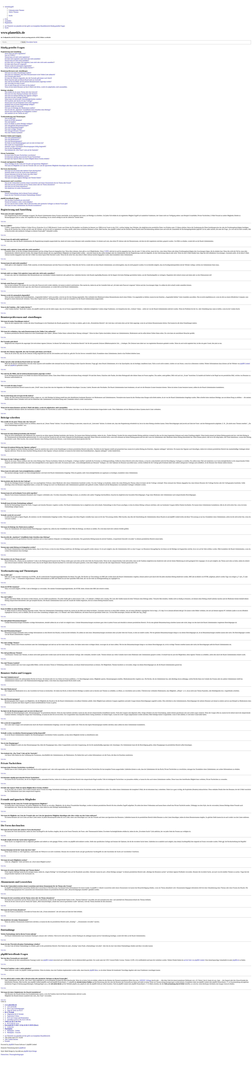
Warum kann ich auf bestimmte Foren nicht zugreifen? (21, 102)
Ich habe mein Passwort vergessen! (15, 64)
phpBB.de (13, 365)
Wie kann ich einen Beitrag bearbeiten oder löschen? (21, 94)
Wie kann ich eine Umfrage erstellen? (16, 97)
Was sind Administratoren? (13, 137)
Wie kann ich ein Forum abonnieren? (16, 186)
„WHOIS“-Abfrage (145, 980)
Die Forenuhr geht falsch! (13, 76)
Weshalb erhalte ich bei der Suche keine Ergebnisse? (21, 172)
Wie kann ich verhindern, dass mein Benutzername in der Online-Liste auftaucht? (30, 74)
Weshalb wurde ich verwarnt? (14, 106)
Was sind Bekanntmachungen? (14, 127)
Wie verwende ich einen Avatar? (15, 83)
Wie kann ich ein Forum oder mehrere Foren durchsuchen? (23, 170)
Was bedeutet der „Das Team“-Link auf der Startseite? (21, 150)
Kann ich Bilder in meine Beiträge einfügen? (18, 124)
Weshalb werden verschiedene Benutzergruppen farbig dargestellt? (25, 146)
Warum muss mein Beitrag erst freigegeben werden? (21, 111)
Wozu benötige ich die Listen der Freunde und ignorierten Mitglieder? (26, 164)
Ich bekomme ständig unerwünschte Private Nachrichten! (22, 157)
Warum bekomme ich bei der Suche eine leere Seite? (21, 174)
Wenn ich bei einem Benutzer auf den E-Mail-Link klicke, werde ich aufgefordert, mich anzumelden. (36, 87)
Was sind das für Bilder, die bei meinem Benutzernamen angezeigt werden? (28, 81)
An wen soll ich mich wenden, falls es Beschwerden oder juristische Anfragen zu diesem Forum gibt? (36, 204)
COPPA (106, 251)
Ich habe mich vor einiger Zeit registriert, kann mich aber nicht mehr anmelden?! (30, 62)
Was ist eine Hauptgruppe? (13, 148)
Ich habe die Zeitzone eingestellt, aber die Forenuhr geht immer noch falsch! (28, 78)
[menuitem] (16, 10)
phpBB (11, 1044)
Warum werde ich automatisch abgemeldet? (18, 66)
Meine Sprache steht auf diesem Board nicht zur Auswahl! (23, 80)
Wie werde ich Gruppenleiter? (14, 145)
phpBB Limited (245, 363)
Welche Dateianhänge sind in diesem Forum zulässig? (21, 193)
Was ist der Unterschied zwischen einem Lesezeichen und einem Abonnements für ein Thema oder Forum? (38, 183)
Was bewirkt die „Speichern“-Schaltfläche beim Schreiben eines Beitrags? (28, 110)
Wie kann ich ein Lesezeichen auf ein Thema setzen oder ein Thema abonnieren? (30, 184)
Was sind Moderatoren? (12, 139)
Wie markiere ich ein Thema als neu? (16, 113)
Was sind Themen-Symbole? (14, 132)
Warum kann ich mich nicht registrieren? (17, 57)
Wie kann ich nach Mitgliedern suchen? (17, 176)
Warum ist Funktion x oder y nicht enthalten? (19, 202)
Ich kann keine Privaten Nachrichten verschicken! (20, 155)
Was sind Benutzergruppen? (13, 141)
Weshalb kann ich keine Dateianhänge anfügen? (20, 104)
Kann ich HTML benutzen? (13, 120)
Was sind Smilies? (10, 122)
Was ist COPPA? (10, 55)
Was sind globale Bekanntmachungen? (17, 125)
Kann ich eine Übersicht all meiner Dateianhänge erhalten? (23, 195)
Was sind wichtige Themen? (13, 129)
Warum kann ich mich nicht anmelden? (17, 60)
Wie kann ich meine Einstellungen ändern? (18, 73)
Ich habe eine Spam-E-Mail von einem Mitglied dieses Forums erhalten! (27, 158)
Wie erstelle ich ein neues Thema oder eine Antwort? (21, 92)
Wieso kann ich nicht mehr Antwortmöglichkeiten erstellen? (23, 99)
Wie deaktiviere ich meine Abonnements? (17, 188)
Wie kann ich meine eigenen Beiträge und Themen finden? (23, 178)
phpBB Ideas (94, 970)
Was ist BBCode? (10, 118)
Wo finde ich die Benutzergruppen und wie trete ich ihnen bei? (24, 143)
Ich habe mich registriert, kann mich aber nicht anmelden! (22, 59)
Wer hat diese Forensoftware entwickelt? (17, 200)
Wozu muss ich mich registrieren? (15, 53)
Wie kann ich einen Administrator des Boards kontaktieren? (23, 205)
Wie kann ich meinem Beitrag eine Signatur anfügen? (21, 95)
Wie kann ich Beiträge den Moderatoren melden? (20, 108)
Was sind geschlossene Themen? (15, 131)
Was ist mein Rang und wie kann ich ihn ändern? (20, 85)
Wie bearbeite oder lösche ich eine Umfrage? (18, 101)
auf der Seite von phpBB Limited (194, 960)
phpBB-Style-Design (30, 1051)
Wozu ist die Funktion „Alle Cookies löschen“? (19, 67)
